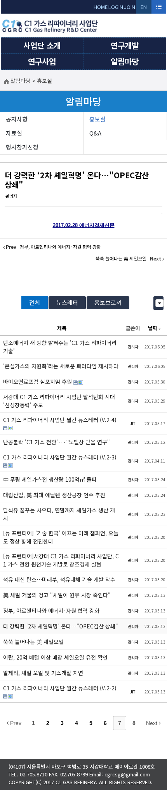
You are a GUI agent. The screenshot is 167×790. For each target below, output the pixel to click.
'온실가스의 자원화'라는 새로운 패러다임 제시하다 (60, 366)
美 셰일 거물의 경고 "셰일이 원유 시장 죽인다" (57, 595)
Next (152, 723)
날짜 (152, 328)
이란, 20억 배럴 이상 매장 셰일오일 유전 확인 (55, 657)
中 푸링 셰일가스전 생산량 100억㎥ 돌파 (50, 479)
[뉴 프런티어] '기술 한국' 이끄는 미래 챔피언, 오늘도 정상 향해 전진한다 (60, 537)
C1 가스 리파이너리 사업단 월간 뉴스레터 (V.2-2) (60, 688)
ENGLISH (144, 8)
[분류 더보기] (159, 303)
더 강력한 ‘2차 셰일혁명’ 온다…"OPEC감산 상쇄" (77, 179)
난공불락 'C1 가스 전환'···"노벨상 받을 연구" (56, 442)
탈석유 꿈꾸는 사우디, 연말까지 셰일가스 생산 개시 (59, 514)
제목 (61, 328)
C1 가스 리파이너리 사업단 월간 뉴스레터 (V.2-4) (60, 420)
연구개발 (125, 45)
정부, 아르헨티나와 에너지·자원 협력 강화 (51, 610)
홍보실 (97, 119)
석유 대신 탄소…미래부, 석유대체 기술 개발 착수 (59, 579)
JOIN (129, 7)
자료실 (14, 133)
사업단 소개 (42, 45)
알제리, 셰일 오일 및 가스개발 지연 (43, 673)
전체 (34, 302)
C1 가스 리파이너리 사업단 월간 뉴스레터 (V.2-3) (60, 457)
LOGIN (115, 7)
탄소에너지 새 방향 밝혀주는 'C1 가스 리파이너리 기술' (60, 347)
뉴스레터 (67, 302)
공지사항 (17, 119)
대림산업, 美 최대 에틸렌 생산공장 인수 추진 (54, 495)
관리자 (11, 196)
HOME (101, 7)
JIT (133, 423)
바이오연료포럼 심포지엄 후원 (38, 381)
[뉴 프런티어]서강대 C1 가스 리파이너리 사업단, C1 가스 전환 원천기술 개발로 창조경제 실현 (61, 560)
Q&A (95, 133)
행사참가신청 (22, 147)
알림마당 (125, 61)
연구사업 (42, 61)
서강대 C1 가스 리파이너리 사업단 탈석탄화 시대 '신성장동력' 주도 (59, 401)
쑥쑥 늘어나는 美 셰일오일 (33, 642)
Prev (15, 723)
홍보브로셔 (108, 302)
